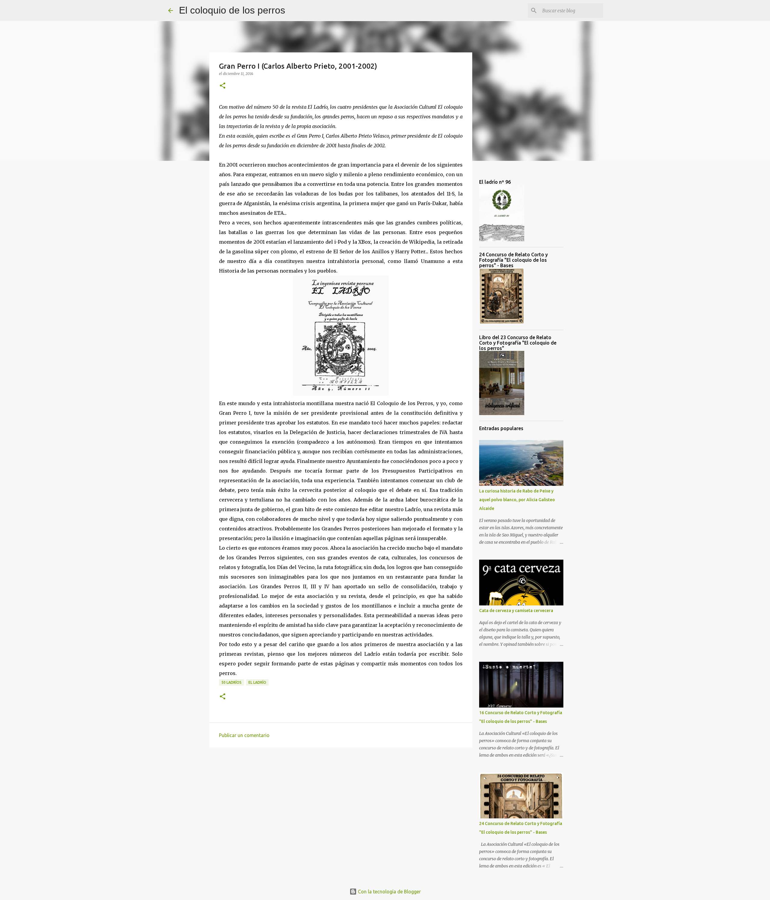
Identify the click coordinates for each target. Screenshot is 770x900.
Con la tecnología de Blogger (389, 891)
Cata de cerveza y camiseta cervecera (516, 610)
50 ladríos (231, 682)
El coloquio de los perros (232, 10)
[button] (222, 86)
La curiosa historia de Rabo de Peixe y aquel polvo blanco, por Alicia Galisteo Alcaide (517, 500)
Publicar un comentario (244, 735)
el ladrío (257, 682)
